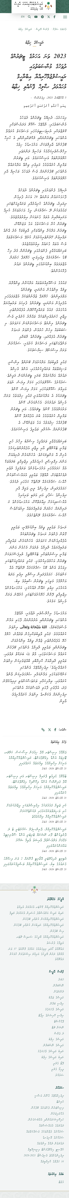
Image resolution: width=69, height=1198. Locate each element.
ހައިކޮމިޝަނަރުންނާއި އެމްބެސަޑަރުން (46, 1120)
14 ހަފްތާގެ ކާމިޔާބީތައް (52, 1162)
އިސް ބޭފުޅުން (57, 931)
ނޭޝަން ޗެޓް (57, 1028)
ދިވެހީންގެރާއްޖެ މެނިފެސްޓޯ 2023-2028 (44, 1156)
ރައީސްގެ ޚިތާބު (25, 29)
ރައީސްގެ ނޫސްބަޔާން (53, 1045)
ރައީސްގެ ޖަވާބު (56, 998)
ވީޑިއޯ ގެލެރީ (57, 1069)
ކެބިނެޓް (60, 1102)
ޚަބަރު (61, 980)
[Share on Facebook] (55, 730)
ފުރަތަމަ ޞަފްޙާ (59, 29)
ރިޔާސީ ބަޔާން (57, 1004)
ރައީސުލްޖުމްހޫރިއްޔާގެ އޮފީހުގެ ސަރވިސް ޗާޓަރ (40, 937)
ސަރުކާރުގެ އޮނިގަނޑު (53, 1138)
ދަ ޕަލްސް (59, 1034)
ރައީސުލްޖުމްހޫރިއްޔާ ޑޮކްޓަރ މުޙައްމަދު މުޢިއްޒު (40, 907)
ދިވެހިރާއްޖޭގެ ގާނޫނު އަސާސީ (49, 1096)
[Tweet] (49, 730)
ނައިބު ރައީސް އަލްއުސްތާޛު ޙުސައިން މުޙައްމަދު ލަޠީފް (36, 913)
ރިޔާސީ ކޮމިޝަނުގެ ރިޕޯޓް (51, 1016)
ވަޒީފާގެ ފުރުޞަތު (55, 943)
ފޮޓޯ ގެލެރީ (58, 1064)
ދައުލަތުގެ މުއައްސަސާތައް (51, 1126)
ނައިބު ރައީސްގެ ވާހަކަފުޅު (51, 1052)
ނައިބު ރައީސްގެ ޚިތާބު (52, 1058)
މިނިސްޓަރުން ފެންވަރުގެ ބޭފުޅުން (47, 1108)
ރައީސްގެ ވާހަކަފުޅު (54, 1010)
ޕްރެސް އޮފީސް (42, 29)
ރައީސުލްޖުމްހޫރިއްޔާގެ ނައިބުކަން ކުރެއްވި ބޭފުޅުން (39, 925)
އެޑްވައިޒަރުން (57, 1114)
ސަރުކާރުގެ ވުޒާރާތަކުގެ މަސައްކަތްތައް (45, 1132)
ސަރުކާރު (59, 1075)
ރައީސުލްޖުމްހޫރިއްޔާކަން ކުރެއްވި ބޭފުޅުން (43, 919)
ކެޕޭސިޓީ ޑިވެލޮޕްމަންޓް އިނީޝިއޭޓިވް (46, 1150)
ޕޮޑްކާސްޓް (59, 1022)
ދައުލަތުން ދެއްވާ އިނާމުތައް (50, 1144)
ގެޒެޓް (61, 1182)
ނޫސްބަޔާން (58, 986)
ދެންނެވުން (59, 992)
